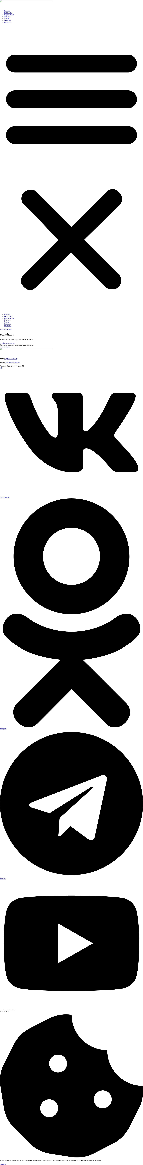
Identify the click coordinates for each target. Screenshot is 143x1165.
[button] (71, 168)
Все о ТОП (8, 13)
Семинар (7, 20)
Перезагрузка (9, 15)
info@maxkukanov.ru (12, 362)
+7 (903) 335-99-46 (10, 359)
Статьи (6, 18)
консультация (5, 347)
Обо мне (7, 16)
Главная (7, 11)
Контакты (7, 22)
